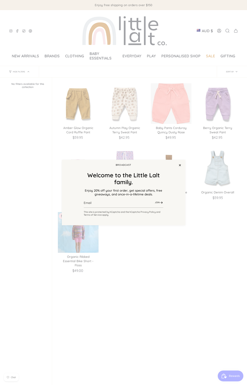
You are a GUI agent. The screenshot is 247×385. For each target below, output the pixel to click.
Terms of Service (93, 214)
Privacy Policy (148, 211)
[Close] (180, 165)
